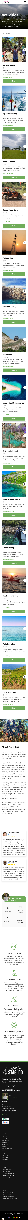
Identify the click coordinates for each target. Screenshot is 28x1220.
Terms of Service (8, 1213)
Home (3, 33)
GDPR (15, 1213)
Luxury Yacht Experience (7, 1148)
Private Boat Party (7, 1169)
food (4, 1190)
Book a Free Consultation (20, 921)
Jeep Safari (4, 1146)
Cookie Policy (20, 1213)
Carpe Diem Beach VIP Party (9, 1173)
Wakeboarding (5, 1157)
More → (14, 81)
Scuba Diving (4, 1153)
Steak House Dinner (7, 1194)
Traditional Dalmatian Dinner (9, 1192)
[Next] (24, 49)
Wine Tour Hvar (5, 1159)
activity (4, 1133)
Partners (14, 1214)
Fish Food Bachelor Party (8, 1196)
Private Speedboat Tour (7, 1152)
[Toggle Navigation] (25, 2)
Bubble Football (5, 1138)
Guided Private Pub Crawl (8, 1175)
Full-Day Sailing (5, 1144)
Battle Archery (5, 1135)
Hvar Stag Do (12, 1086)
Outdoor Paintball (5, 1150)
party (4, 1167)
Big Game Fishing (5, 1136)
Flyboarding (4, 1142)
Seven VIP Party (6, 1177)
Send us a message (20, 911)
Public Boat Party (6, 1171)
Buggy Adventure (5, 1140)
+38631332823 (8, 911)
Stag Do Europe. (9, 1089)
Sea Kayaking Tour (5, 1155)
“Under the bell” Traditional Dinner (10, 1198)
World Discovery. (16, 1090)
